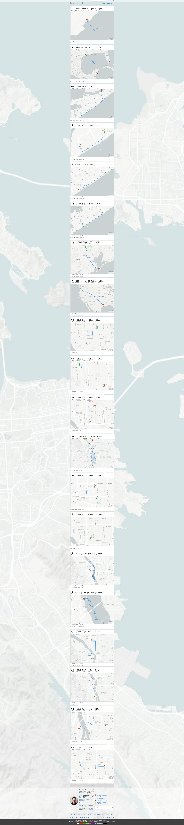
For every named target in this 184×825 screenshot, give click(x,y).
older (92, 785)
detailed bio (82, 800)
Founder (105, 795)
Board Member (103, 798)
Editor (103, 796)
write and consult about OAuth (86, 794)
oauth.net (81, 793)
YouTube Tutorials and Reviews (103, 801)
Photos (112, 3)
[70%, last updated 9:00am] (113, 0)
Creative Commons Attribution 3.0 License (106, 821)
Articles (103, 3)
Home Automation (100, 805)
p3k (94, 820)
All (71, 814)
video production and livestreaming (85, 798)
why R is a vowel (87, 809)
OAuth (83, 808)
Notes (108, 3)
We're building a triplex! (101, 802)
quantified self (88, 808)
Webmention (105, 820)
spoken (85, 805)
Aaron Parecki (77, 3)
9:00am (110, 1)
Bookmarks (80, 814)
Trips (103, 814)
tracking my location (87, 802)
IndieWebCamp (83, 792)
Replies (94, 814)
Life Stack (99, 803)
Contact (111, 814)
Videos (107, 814)
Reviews (99, 814)
